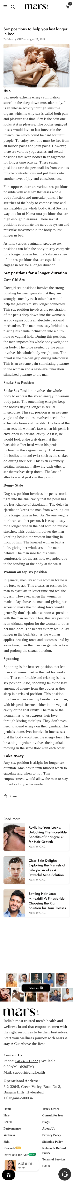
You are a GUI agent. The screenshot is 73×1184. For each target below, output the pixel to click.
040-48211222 (26, 1061)
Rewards (9, 1148)
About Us (48, 1128)
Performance (12, 1128)
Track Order (50, 1108)
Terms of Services (53, 1159)
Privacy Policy (51, 1135)
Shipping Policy (52, 1141)
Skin (7, 1141)
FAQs (46, 1166)
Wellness (9, 1135)
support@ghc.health (29, 1072)
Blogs (45, 1122)
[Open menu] (4, 7)
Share (13, 796)
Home (7, 1108)
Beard (8, 1122)
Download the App (16, 1154)
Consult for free (52, 1115)
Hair (7, 1115)
